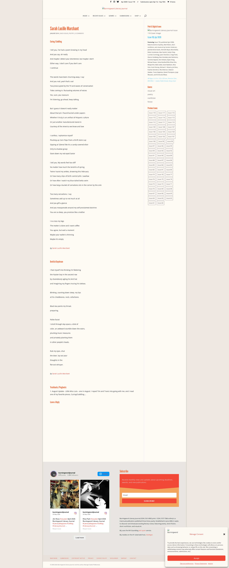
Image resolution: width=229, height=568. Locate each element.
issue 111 (162, 122)
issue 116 (171, 113)
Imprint (210, 564)
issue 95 (169, 146)
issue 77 (169, 174)
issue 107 (171, 127)
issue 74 (169, 179)
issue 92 (169, 151)
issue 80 (169, 170)
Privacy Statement (201, 564)
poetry (71, 33)
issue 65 (169, 193)
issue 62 (169, 198)
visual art (151, 91)
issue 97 (152, 146)
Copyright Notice (78, 558)
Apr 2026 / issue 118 (128, 2)
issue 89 (169, 155)
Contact (133, 558)
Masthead (53, 558)
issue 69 (160, 189)
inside (85, 16)
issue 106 (152, 132)
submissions (124, 16)
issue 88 (152, 160)
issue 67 (152, 193)
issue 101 (171, 136)
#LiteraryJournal (59, 526)
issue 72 (160, 184)
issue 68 (169, 189)
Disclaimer (114, 558)
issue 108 (162, 127)
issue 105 (162, 132)
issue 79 (152, 174)
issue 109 (152, 127)
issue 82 (152, 170)
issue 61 (152, 203)
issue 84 (160, 165)
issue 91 (152, 155)
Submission (64, 558)
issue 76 (152, 179)
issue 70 (152, 189)
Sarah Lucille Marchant (61, 248)
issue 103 (152, 136)
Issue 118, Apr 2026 (154, 37)
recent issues (98, 16)
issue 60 (160, 203)
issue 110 (171, 122)
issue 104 (171, 132)
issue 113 (171, 117)
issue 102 (162, 136)
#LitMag (70, 523)
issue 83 (169, 165)
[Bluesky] (118, 2)
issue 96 (160, 146)
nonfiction (152, 98)
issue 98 (170, 141)
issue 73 (152, 184)
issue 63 (160, 198)
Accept (196, 558)
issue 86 (169, 160)
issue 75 (160, 179)
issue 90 (160, 155)
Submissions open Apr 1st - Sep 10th (153, 2)
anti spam (142, 530)
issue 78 (160, 174)
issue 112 (152, 122)
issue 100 (152, 141)
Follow (105, 474)
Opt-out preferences (187, 564)
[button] (224, 534)
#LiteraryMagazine (60, 523)
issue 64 (152, 198)
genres (111, 16)
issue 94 (152, 151)
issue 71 (169, 184)
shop (137, 16)
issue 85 (152, 165)
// (137, 2)
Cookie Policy (102, 558)
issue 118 (152, 113)
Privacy (91, 558)
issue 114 (162, 117)
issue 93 (160, 151)
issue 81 (160, 170)
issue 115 (152, 117)
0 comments (79, 33)
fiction (150, 102)
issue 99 (161, 141)
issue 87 (160, 160)
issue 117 (162, 113)
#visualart (63, 519)
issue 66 (160, 193)
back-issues (64, 33)
